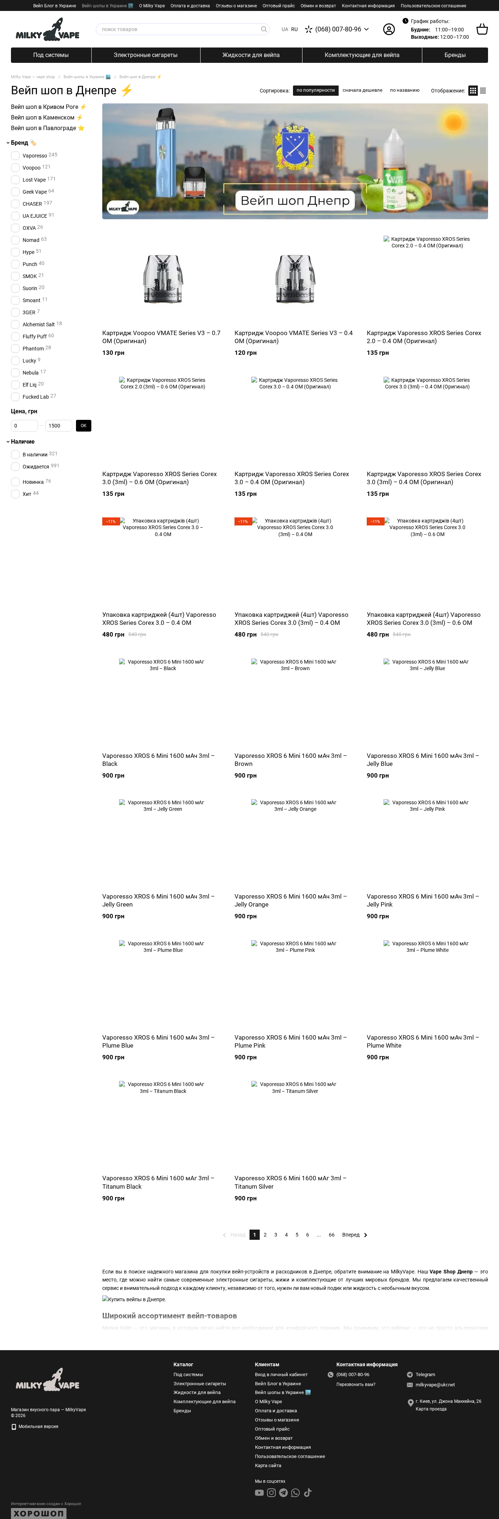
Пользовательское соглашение (433, 5)
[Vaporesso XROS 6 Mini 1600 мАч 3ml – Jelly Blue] (427, 702)
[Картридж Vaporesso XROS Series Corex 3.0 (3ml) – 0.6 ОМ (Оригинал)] (163, 420)
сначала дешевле (362, 90)
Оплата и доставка (190, 5)
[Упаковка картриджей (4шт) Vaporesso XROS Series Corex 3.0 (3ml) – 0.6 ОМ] (427, 561)
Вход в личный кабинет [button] (281, 1374)
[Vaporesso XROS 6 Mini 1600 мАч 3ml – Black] (163, 702)
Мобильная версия (38, 1426)
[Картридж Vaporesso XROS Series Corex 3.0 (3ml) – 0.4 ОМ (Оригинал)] (427, 420)
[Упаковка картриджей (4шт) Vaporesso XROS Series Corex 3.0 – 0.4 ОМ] (163, 561)
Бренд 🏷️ (24, 143)
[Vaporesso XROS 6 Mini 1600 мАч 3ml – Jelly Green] (163, 843)
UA (285, 29)
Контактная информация (368, 5)
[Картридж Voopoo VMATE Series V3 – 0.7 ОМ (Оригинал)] (163, 279)
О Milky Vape (152, 5)
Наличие (23, 441)
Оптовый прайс (279, 5)
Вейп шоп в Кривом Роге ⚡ (49, 106)
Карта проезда (431, 1409)
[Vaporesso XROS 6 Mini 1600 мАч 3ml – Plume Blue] (163, 984)
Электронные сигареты (146, 55)
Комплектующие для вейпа (362, 55)
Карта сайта (268, 1465)
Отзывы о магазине (236, 5)
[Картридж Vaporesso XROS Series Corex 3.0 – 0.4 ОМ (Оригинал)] (295, 420)
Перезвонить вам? (356, 1384)
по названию (405, 90)
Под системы (51, 55)
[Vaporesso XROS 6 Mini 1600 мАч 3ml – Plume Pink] (295, 984)
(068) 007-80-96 (338, 29)
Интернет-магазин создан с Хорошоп (46, 1503)
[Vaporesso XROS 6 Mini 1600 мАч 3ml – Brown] (295, 702)
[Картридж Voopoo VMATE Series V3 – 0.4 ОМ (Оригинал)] (295, 279)
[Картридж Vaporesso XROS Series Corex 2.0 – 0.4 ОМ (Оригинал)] (427, 279)
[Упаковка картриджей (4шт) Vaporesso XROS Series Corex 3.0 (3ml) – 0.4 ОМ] (295, 561)
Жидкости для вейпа (251, 55)
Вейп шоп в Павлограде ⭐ (48, 128)
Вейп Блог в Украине (54, 5)
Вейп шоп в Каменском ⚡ (47, 117)
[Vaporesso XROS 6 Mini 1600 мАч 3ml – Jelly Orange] (295, 843)
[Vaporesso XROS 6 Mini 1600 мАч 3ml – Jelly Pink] (427, 843)
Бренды (455, 55)
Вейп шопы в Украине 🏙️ (107, 5)
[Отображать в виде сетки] (473, 90)
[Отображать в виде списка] (483, 90)
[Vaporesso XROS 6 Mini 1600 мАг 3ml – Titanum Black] (163, 1125)
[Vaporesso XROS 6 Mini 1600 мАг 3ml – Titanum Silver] (295, 1125)
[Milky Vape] (47, 1379)
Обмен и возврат (318, 5)
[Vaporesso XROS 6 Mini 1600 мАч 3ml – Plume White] (427, 984)
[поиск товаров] (264, 29)
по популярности (316, 90)
